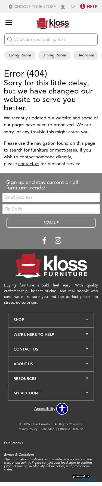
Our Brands (14, 443)
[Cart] (72, 6)
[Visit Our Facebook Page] (45, 240)
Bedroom (86, 55)
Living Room (20, 55)
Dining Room (54, 55)
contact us (28, 164)
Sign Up (51, 223)
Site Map (47, 429)
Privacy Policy (28, 429)
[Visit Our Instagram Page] (58, 240)
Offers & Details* (70, 429)
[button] (32, 6)
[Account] (63, 6)
